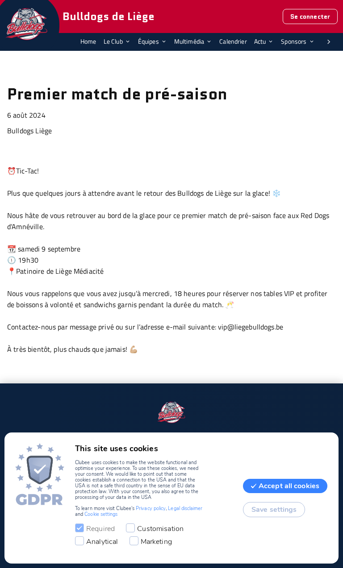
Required (100, 528)
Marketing (156, 541)
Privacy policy (151, 508)
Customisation (160, 528)
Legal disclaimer (185, 508)
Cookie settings (100, 514)
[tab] (92, 42)
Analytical (102, 541)
